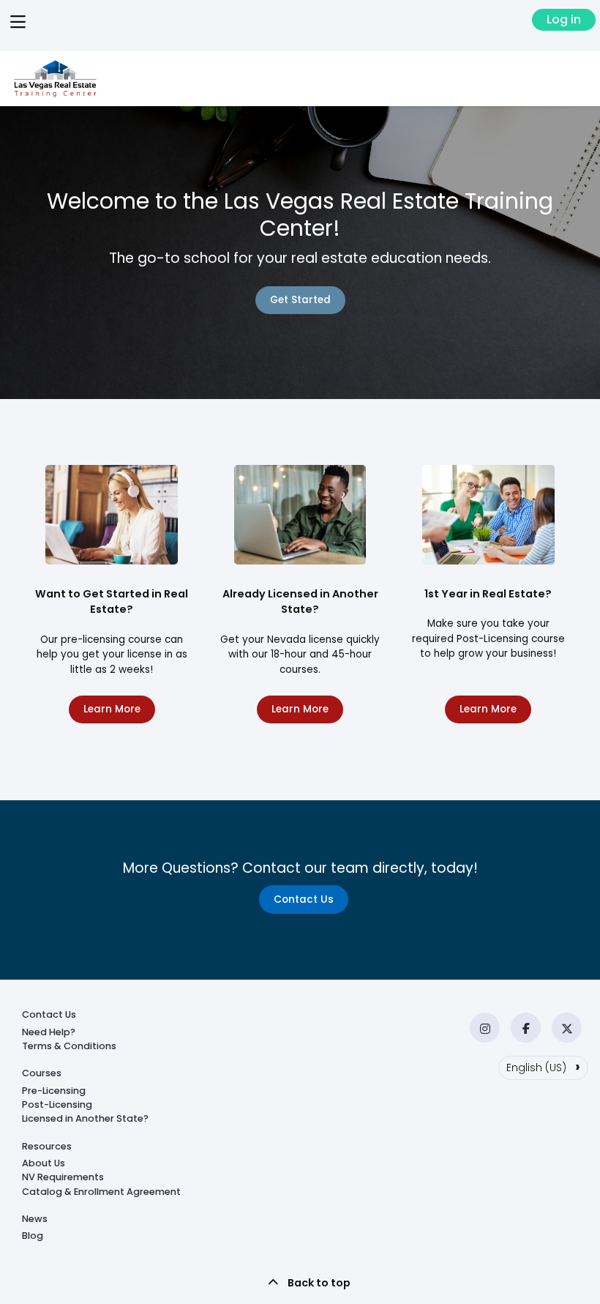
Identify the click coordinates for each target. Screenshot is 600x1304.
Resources (47, 1146)
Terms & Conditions (69, 1046)
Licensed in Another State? (85, 1118)
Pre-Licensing (54, 1090)
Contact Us (304, 899)
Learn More (111, 709)
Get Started (300, 300)
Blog (32, 1235)
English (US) (543, 1066)
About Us (43, 1163)
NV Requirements (63, 1177)
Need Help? (48, 1032)
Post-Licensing (57, 1104)
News (35, 1218)
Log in (564, 19)
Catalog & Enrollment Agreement (101, 1191)
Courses (41, 1073)
